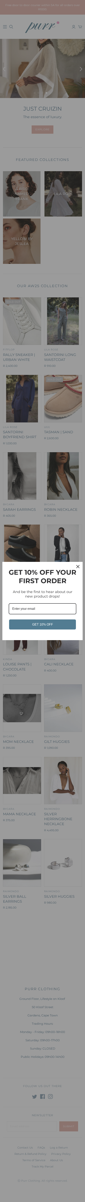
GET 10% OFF (42, 624)
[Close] (78, 566)
